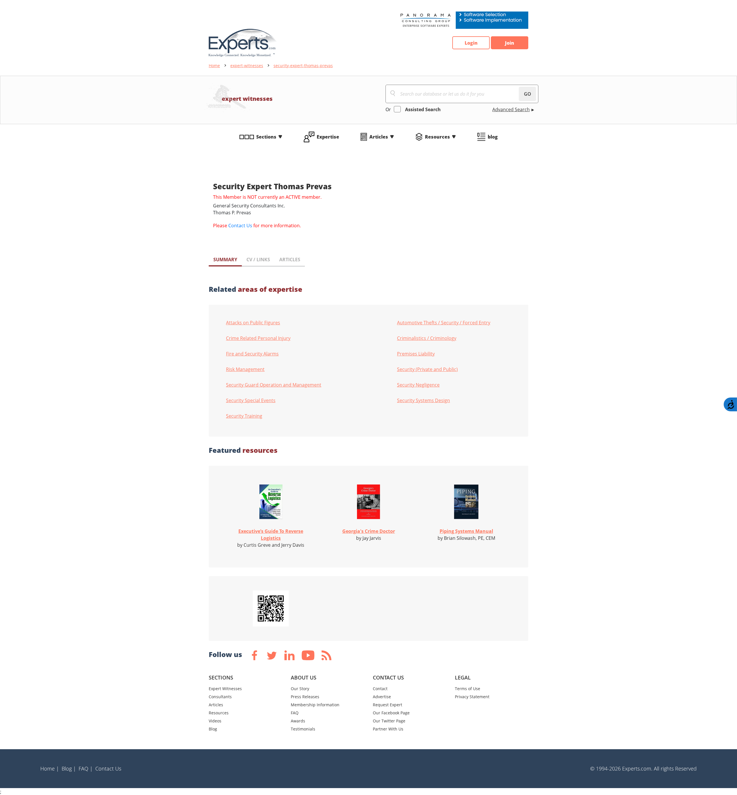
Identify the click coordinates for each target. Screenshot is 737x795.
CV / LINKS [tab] (258, 259)
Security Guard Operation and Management (273, 385)
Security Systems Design (423, 400)
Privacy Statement (472, 696)
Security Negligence (418, 385)
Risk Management (245, 369)
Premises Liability (416, 354)
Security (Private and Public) (427, 369)
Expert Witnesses (225, 688)
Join (509, 43)
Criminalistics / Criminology (426, 338)
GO (527, 94)
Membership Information (315, 704)
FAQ (295, 713)
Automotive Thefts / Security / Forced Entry (443, 322)
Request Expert (387, 704)
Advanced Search (511, 109)
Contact (380, 688)
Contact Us (240, 225)
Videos (215, 721)
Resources (437, 137)
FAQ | (86, 768)
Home (214, 65)
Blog (213, 729)
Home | (49, 768)
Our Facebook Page (391, 713)
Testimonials (303, 729)
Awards (298, 721)
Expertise (328, 137)
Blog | (69, 768)
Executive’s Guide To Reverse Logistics (270, 534)
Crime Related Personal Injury (258, 338)
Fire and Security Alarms (252, 354)
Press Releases (305, 696)
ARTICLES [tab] (289, 259)
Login (471, 43)
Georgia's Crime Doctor (368, 531)
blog (493, 137)
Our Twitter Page (389, 721)
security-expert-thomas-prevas (303, 65)
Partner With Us (388, 729)
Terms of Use (467, 688)
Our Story (300, 688)
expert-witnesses (246, 65)
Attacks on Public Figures (253, 322)
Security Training (244, 416)
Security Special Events (251, 400)
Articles (378, 137)
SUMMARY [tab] (225, 259)
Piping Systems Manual (466, 531)
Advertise (382, 696)
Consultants (220, 696)
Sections (266, 137)
